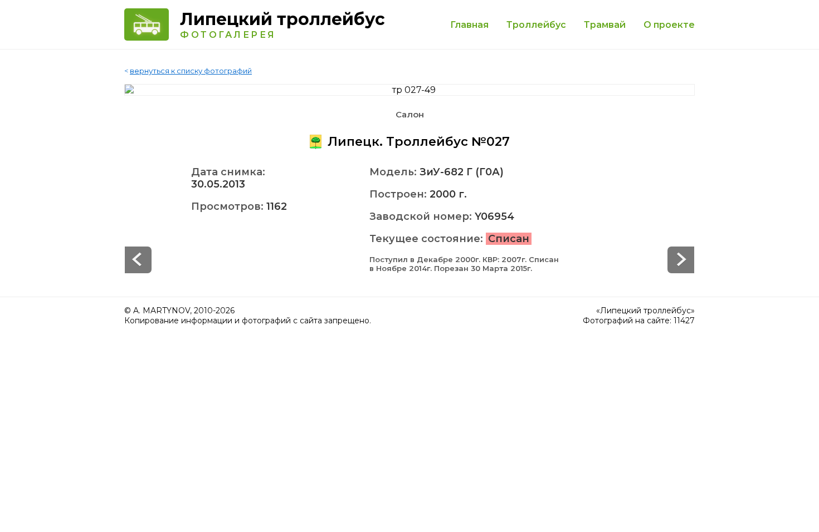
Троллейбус (536, 24)
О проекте (669, 24)
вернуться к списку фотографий (191, 70)
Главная (469, 24)
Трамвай (605, 24)
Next (138, 260)
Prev (680, 260)
